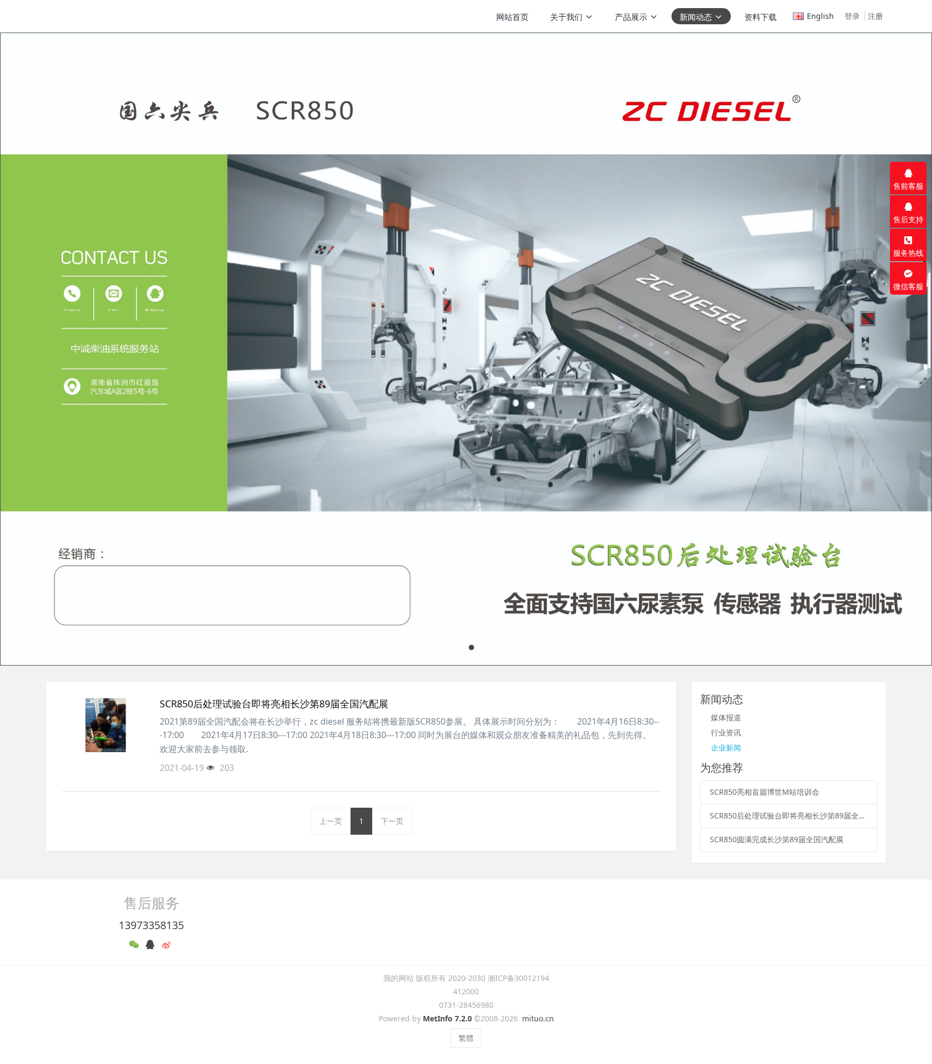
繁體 (466, 1038)
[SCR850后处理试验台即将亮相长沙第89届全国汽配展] (106, 725)
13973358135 (151, 925)
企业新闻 (726, 747)
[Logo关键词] (99, 16)
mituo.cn (538, 1018)
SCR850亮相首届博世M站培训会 (764, 792)
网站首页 (512, 16)
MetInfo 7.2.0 (447, 1018)
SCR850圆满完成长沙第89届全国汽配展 (777, 839)
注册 (875, 16)
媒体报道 (726, 717)
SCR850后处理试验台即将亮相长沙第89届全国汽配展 (788, 815)
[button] (46, 349)
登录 (852, 16)
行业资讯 (726, 732)
